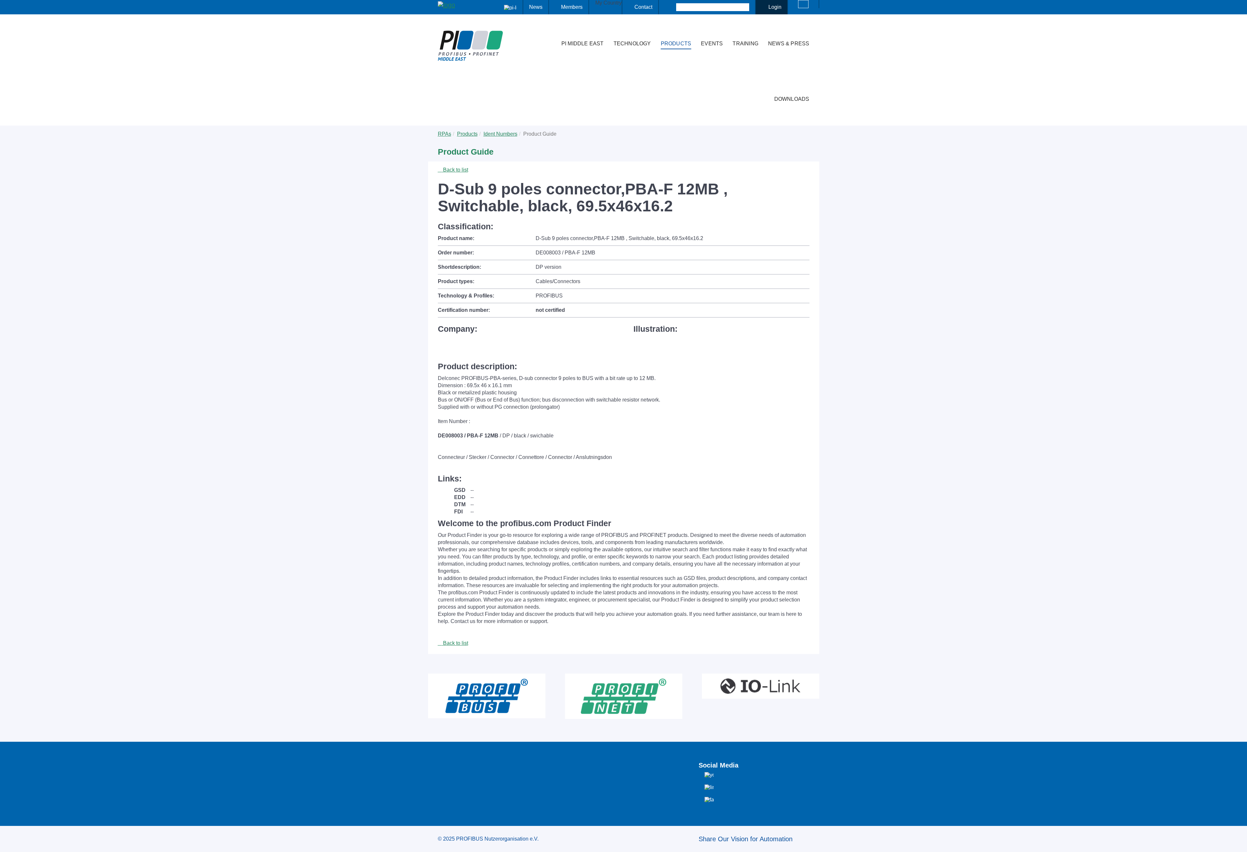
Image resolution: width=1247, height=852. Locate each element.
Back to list (455, 170)
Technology (632, 43)
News (535, 7)
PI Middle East (582, 43)
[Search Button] (670, 7)
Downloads (791, 99)
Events (712, 43)
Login (774, 7)
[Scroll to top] (1238, 841)
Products (676, 43)
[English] (803, 4)
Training (745, 43)
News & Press (788, 43)
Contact (643, 7)
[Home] (550, 31)
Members (572, 7)
